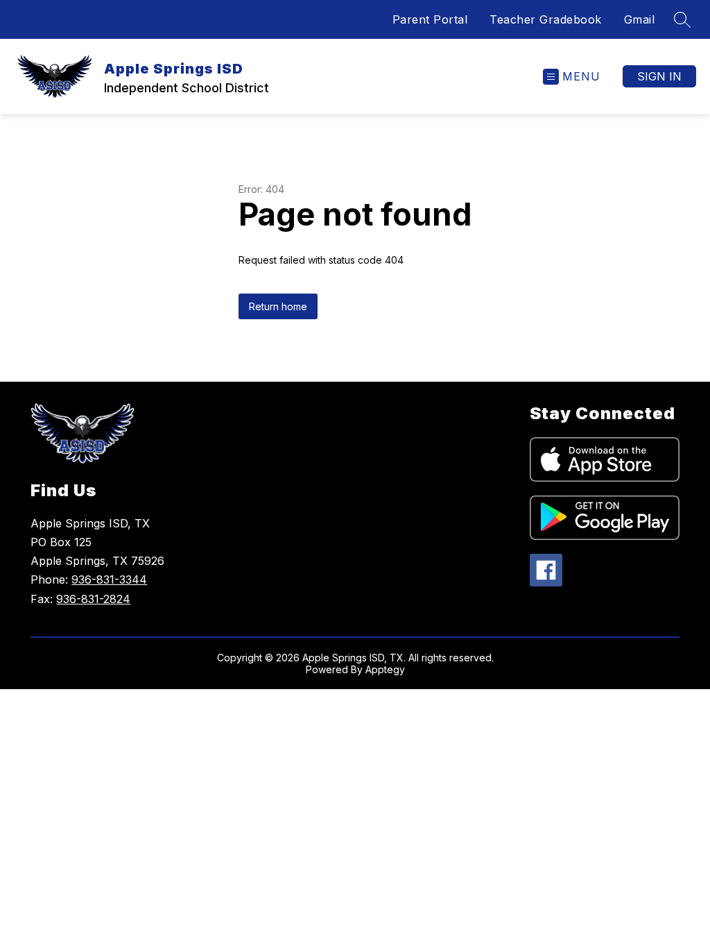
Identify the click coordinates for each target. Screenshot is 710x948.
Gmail (639, 19)
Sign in (659, 76)
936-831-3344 (109, 579)
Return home (278, 306)
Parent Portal (430, 19)
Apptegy (385, 669)
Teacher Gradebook (546, 19)
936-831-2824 (93, 599)
